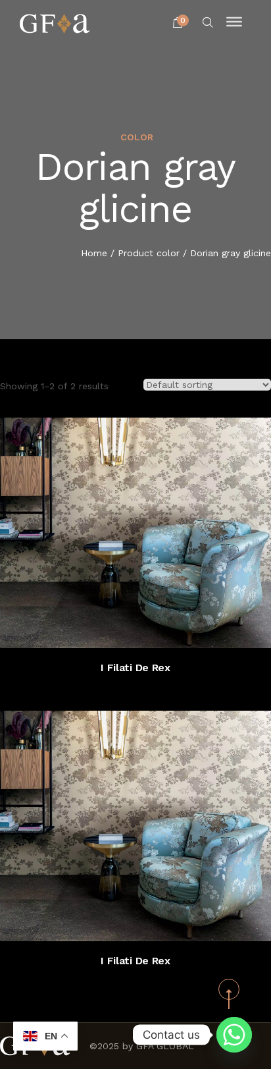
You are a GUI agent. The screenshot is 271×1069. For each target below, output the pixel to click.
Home (94, 253)
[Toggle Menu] (234, 21)
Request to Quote (148, 628)
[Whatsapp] (234, 1035)
